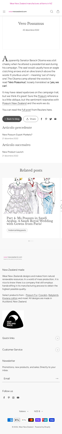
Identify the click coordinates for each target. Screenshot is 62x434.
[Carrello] (58, 11)
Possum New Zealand (14, 103)
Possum (42, 96)
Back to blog (13, 119)
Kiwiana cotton (10, 298)
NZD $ (37, 411)
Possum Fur (31, 295)
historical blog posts (17, 230)
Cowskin (42, 295)
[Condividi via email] (55, 119)
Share (33, 119)
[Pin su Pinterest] (46, 119)
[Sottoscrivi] (57, 378)
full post (26, 109)
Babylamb (53, 295)
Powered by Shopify (42, 427)
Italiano (22, 411)
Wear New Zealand (26, 427)
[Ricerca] (51, 11)
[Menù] (4, 11)
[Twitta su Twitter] (50, 119)
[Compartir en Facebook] (41, 119)
